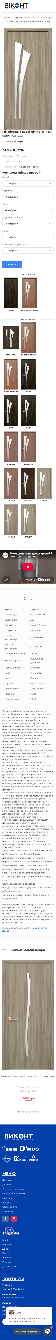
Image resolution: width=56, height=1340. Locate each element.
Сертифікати (9, 1206)
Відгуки (6, 1202)
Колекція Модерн (42, 17)
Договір (7, 1184)
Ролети (6, 1262)
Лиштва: (7, 204)
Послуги (7, 1253)
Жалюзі (6, 1257)
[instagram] (14, 1219)
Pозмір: (6, 177)
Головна (8, 17)
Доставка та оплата (13, 1189)
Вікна (5, 1239)
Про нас (7, 1198)
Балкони (7, 1244)
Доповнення (9, 1266)
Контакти (7, 1211)
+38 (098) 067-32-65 (13, 1288)
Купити (12, 264)
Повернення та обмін (14, 1193)
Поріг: (5, 231)
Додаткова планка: (12, 217)
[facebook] (5, 1219)
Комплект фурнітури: (14, 244)
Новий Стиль (23, 17)
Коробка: (7, 190)
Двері (5, 1248)
